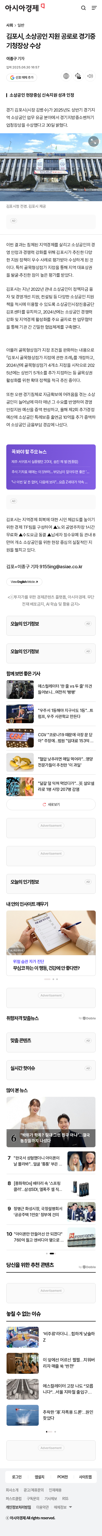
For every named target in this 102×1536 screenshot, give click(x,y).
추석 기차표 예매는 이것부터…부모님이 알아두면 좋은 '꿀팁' (51, 472)
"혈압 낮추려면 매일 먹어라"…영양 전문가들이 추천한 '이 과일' (65, 762)
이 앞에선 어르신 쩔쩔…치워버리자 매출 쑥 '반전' (69, 1363)
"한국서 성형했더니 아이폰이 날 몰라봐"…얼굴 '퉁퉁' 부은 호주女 (38, 1164)
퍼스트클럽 (13, 1498)
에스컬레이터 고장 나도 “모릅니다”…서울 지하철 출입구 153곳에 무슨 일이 (68, 1389)
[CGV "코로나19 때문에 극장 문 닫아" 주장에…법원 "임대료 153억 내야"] (20, 746)
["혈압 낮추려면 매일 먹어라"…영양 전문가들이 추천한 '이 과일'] (20, 771)
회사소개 (12, 1489)
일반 (21, 25)
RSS (65, 1498)
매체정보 (60, 1507)
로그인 (16, 1476)
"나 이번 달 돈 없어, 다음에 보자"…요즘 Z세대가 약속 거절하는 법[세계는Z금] (51, 482)
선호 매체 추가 (24, 77)
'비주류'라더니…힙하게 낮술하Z (69, 1337)
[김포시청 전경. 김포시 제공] (51, 167)
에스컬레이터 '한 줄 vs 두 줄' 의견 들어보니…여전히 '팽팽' (65, 689)
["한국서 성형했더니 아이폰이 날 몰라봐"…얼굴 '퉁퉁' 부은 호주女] (81, 1170)
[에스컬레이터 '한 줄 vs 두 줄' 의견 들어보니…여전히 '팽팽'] (20, 698)
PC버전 (62, 1476)
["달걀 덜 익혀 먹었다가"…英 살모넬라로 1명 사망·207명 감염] (20, 795)
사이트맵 (85, 1476)
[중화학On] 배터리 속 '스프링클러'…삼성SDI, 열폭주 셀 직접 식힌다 (38, 1189)
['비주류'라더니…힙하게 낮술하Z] (23, 1346)
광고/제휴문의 (34, 1489)
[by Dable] (87, 1267)
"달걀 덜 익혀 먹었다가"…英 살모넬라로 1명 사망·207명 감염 (66, 786)
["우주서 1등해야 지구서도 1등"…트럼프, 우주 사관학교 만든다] (20, 722)
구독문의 (33, 1498)
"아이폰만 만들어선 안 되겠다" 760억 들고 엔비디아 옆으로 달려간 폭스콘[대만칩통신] (39, 1240)
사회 (9, 25)
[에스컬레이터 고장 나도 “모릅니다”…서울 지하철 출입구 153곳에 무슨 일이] (23, 1398)
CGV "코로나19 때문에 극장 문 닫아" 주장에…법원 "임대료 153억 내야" (66, 738)
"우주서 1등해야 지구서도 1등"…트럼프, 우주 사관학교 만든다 (65, 713)
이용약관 (42, 1507)
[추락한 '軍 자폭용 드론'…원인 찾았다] (23, 1425)
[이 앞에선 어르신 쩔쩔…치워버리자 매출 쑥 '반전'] (23, 1373)
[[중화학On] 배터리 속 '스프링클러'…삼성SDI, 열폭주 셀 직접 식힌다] (81, 1195)
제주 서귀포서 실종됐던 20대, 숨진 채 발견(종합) (45, 462)
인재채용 (55, 1489)
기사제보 (50, 1498)
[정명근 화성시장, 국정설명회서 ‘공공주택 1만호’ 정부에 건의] (81, 1221)
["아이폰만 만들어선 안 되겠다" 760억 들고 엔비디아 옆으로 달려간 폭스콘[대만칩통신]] (81, 1246)
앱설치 (39, 1476)
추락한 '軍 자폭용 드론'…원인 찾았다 (68, 1415)
